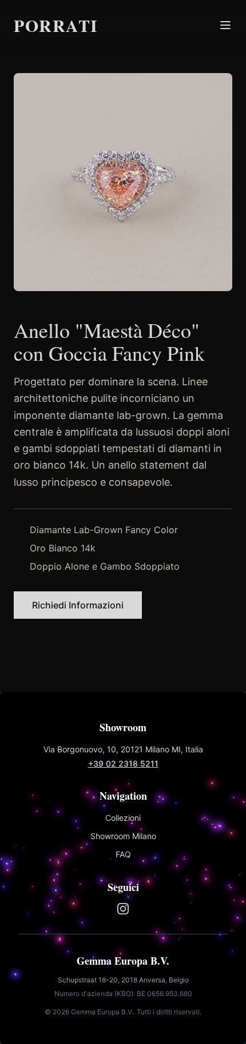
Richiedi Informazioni (78, 605)
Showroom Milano (123, 836)
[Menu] (225, 25)
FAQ (123, 854)
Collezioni (123, 818)
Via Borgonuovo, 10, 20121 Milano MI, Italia (123, 749)
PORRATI (56, 25)
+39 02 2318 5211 (123, 763)
